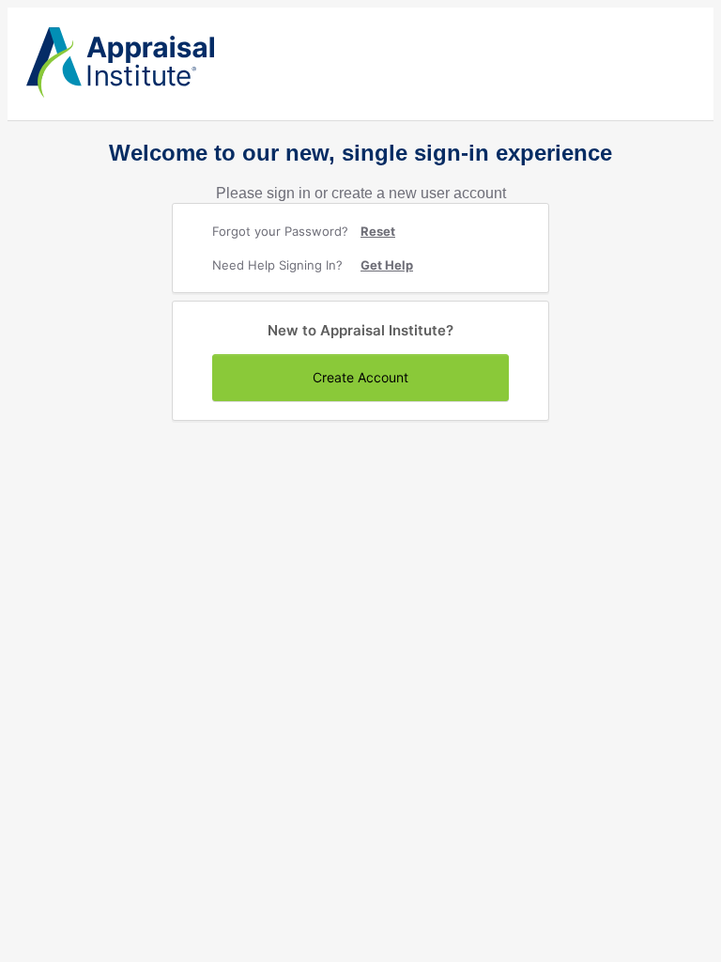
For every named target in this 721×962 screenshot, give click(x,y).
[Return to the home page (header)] (120, 93)
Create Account (360, 377)
